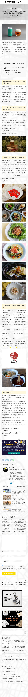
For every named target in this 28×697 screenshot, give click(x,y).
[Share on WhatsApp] (13, 460)
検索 (25, 632)
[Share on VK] (11, 460)
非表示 (8, 59)
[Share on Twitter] (6, 460)
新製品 (14, 8)
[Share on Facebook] (3, 460)
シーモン (14, 668)
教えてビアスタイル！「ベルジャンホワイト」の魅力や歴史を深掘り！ (18, 503)
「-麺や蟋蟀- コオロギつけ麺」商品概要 (12, 72)
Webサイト (4, 561)
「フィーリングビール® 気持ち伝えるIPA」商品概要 (14, 68)
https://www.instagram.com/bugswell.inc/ (11, 347)
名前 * (3, 551)
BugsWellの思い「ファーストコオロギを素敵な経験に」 (14, 64)
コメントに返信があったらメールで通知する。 (13, 566)
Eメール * (4, 556)
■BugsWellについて (8, 74)
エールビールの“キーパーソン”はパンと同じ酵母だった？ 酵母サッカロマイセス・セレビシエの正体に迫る (18, 498)
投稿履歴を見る (21, 486)
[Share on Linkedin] (8, 460)
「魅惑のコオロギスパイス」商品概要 (11, 70)
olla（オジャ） (6, 671)
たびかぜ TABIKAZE (7, 668)
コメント (4, 533)
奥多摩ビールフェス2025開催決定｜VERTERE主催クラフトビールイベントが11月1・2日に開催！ (18, 509)
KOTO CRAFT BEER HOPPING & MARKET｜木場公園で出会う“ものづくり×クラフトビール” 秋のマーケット (14, 660)
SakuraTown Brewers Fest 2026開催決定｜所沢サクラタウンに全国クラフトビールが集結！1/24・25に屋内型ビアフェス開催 (18, 492)
